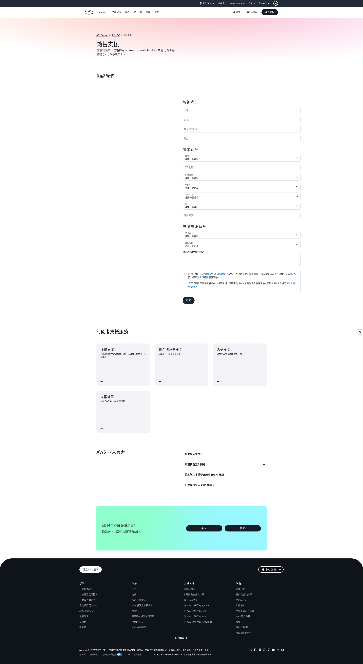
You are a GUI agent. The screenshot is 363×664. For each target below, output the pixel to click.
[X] (251, 650)
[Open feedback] (359, 332)
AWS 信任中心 (139, 600)
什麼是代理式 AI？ (88, 600)
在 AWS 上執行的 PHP (195, 616)
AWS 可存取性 (243, 616)
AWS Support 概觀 (245, 610)
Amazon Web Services (213, 274)
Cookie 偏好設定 (134, 654)
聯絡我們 (240, 589)
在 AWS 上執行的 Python (196, 605)
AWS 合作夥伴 (139, 627)
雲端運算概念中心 (88, 605)
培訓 (134, 594)
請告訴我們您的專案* (193, 252)
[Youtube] (273, 650)
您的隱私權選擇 (109, 654)
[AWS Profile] (275, 3)
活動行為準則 (243, 627)
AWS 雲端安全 (86, 610)
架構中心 (136, 610)
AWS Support (102, 35)
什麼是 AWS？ (86, 589)
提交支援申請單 (244, 594)
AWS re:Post (242, 600)
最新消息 (83, 616)
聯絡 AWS (116, 35)
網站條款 (94, 654)
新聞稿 (82, 627)
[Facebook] (255, 650)
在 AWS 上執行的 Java (195, 610)
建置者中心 (189, 589)
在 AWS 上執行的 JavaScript (198, 621)
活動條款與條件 (244, 632)
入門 (134, 589)
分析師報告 (137, 621)
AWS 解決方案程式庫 (142, 605)
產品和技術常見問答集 (143, 616)
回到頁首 (179, 638)
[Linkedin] (260, 650)
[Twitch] (269, 650)
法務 (238, 621)
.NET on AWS (190, 600)
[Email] (282, 650)
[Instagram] (264, 650)
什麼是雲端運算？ (88, 594)
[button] (116, 12)
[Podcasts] (278, 650)
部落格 (82, 621)
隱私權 (82, 654)
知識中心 (240, 605)
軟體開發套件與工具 (194, 594)
